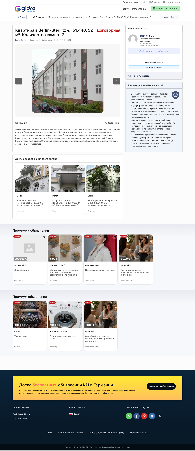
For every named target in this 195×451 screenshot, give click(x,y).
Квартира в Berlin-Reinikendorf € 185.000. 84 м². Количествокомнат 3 (66, 203)
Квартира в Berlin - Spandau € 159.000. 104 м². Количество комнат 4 (102, 203)
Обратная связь (130, 2)
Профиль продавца (141, 76)
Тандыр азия (20, 336)
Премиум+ (17, 236)
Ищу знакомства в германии (100, 270)
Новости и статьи (171, 2)
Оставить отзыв (154, 67)
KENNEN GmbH (147, 36)
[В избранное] (46, 168)
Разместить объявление (161, 386)
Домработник (21, 270)
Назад (165, 17)
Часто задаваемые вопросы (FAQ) (107, 432)
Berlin (17, 40)
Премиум (17, 302)
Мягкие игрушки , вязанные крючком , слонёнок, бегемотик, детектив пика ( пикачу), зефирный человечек (64, 273)
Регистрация (139, 9)
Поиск (22, 17)
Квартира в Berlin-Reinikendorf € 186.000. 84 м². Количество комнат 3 (31, 203)
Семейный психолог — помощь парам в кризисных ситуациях (135, 272)
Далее (173, 17)
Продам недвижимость (59, 17)
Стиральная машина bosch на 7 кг (64, 337)
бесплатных (44, 385)
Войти (125, 9)
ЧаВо (143, 2)
